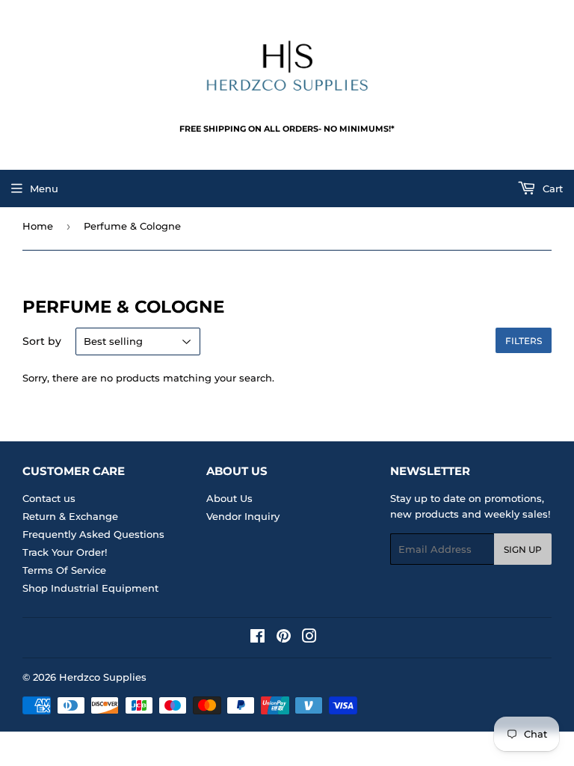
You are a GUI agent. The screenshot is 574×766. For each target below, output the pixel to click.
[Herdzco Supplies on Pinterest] (283, 638)
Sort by (41, 341)
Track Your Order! (64, 552)
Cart (551, 188)
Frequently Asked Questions (93, 534)
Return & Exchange (70, 516)
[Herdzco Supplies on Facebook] (257, 638)
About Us (229, 498)
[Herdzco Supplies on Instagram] (309, 638)
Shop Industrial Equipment (90, 588)
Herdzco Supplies (102, 677)
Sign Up (523, 549)
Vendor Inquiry (243, 516)
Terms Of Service (64, 570)
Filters (523, 340)
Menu (44, 188)
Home (37, 226)
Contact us (48, 498)
